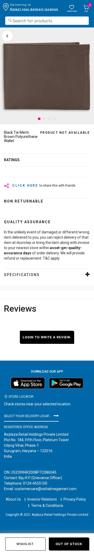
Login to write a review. (47, 337)
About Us (13, 499)
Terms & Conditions (47, 505)
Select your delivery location (34, 9)
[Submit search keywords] (10, 20)
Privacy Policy (74, 499)
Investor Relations (42, 499)
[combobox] (47, 20)
